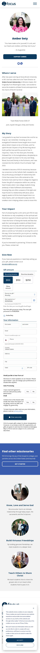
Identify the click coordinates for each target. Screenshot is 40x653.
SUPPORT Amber (20, 57)
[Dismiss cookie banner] (33, 608)
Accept (20, 640)
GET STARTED (20, 464)
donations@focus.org (9, 264)
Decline (20, 645)
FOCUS (11, 4)
